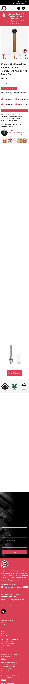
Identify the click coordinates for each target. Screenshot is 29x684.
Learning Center (5, 624)
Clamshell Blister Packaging (9, 650)
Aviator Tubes (12, 20)
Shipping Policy (5, 635)
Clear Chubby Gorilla (11, 120)
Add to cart (10, 88)
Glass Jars (4, 647)
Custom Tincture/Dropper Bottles (10, 675)
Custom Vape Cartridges (8, 664)
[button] (4, 141)
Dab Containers (5, 652)
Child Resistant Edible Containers (10, 654)
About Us (3, 622)
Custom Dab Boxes (6, 671)
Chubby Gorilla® (5, 645)
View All (3, 679)
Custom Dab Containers (7, 668)
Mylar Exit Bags (5, 656)
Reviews (3, 629)
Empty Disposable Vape (7, 643)
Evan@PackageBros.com (16, 132)
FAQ (2, 627)
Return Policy (4, 633)
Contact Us (4, 631)
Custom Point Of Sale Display (9, 673)
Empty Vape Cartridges (14, 372)
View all (3, 658)
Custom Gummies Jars (7, 677)
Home (4, 20)
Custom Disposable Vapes (8, 666)
